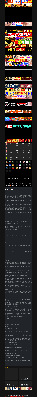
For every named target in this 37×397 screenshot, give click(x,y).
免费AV (26, 185)
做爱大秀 (23, 183)
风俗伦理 (29, 157)
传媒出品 (11, 155)
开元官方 (6, 183)
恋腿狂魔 (29, 150)
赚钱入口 (20, 185)
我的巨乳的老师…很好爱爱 (24, 384)
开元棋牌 (12, 173)
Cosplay (23, 145)
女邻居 (22, 372)
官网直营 (15, 173)
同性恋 (29, 155)
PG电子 (21, 173)
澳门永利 (18, 173)
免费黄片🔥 (17, 185)
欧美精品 (23, 143)
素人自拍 (29, 145)
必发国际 (25, 178)
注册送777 (27, 173)
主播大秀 (6, 178)
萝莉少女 (29, 143)
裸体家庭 (8, 384)
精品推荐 (11, 143)
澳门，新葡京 (16, 183)
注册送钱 (24, 173)
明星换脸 (17, 152)
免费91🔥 (6, 185)
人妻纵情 (23, 157)
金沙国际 (13, 183)
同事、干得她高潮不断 (10, 377)
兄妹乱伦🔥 (13, 185)
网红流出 (23, 148)
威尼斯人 (6, 173)
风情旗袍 (11, 152)
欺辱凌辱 (11, 148)
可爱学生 (23, 150)
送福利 (30, 173)
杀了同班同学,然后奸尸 (10, 372)
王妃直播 (9, 178)
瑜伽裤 (23, 152)
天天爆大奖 (9, 183)
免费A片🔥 (9, 185)
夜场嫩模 (22, 178)
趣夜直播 (18, 178)
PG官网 (9, 173)
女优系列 (17, 150)
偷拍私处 (15, 178)
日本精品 (17, 145)
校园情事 (17, 157)
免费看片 (20, 183)
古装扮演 (11, 150)
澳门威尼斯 (29, 183)
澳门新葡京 (28, 178)
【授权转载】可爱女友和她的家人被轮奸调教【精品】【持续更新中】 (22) (25, 378)
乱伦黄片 (12, 178)
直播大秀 (26, 183)
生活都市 (11, 157)
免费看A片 (23, 185)
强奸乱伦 (17, 143)
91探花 (17, 148)
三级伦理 (11, 145)
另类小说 (11, 159)
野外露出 (29, 148)
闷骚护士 (29, 152)
